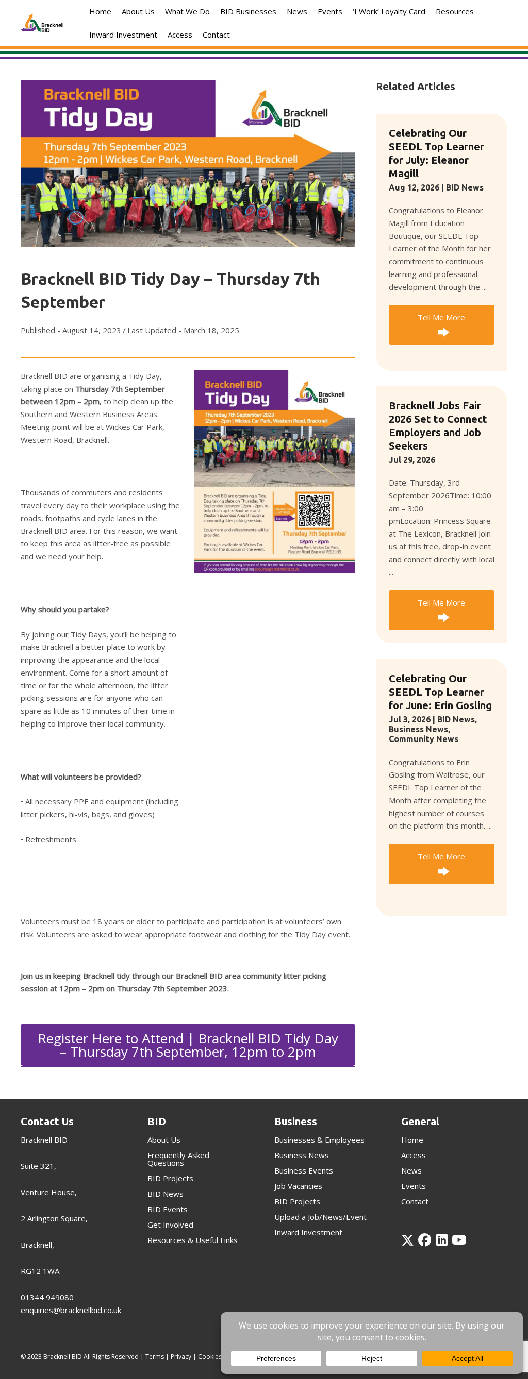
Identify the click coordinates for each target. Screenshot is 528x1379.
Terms (154, 1356)
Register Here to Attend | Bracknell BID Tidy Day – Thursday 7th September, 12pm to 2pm (188, 1045)
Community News (423, 739)
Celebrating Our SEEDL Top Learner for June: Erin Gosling (440, 692)
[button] (441, 325)
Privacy (181, 1356)
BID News (465, 187)
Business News (418, 729)
